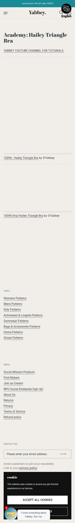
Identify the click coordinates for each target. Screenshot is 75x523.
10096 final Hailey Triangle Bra (23, 215)
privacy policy (28, 468)
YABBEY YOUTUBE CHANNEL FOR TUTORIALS (34, 50)
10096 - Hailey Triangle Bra (21, 158)
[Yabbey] (37, 12)
